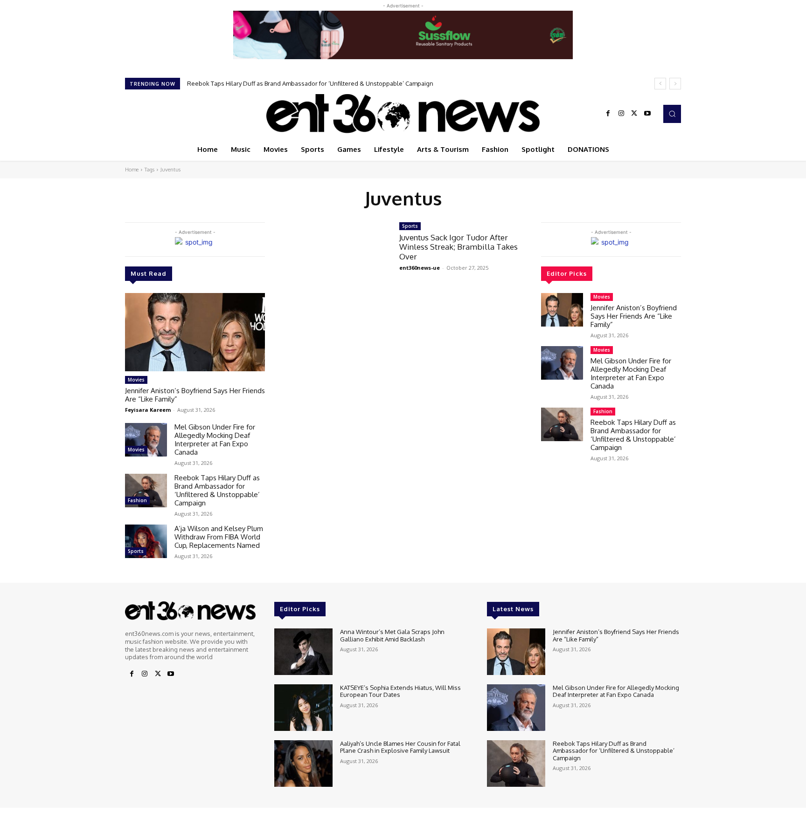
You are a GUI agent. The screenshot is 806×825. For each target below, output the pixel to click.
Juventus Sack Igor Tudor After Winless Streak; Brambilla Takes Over (458, 246)
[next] (675, 83)
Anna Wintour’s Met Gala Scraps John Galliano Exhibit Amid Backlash (392, 635)
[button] (672, 114)
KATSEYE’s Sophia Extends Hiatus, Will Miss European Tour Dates (400, 691)
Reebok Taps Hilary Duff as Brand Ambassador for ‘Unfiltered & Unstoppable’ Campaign (217, 490)
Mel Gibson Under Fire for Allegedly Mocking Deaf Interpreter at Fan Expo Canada (214, 440)
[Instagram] (621, 113)
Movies (136, 379)
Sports (136, 551)
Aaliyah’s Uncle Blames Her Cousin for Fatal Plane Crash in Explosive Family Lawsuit (400, 747)
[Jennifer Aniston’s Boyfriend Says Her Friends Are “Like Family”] (195, 332)
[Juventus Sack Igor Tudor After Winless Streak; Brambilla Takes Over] (332, 257)
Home (132, 169)
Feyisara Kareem (148, 409)
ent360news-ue (419, 267)
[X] (634, 113)
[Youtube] (647, 113)
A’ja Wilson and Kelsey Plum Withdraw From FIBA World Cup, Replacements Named (308, 83)
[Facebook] (608, 113)
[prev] (660, 83)
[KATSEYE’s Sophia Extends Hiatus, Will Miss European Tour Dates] (303, 707)
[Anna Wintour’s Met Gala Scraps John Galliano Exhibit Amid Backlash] (303, 651)
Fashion (137, 500)
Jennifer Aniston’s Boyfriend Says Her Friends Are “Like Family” (195, 394)
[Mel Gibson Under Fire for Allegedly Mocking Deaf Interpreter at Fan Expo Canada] (146, 440)
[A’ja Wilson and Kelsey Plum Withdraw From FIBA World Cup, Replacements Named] (146, 541)
